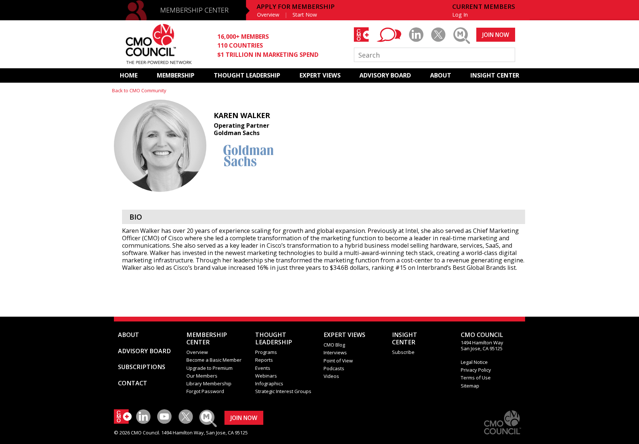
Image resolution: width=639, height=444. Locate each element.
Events (262, 368)
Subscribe (403, 352)
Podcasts (334, 368)
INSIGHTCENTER (404, 338)
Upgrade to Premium (209, 368)
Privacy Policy (476, 369)
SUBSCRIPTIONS (141, 367)
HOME (129, 75)
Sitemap (470, 385)
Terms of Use (476, 377)
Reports (264, 360)
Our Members (201, 375)
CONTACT (132, 383)
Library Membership (208, 383)
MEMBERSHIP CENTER (194, 10)
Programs (266, 352)
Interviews (335, 352)
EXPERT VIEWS (320, 75)
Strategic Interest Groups (283, 391)
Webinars (266, 375)
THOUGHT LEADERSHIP (247, 75)
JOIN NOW (495, 35)
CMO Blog (334, 344)
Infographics (269, 383)
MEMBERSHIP (176, 75)
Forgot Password (205, 391)
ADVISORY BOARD (385, 75)
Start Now (305, 14)
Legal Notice (474, 362)
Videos (331, 376)
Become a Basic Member (213, 360)
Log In (460, 14)
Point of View (338, 360)
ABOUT (440, 75)
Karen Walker (242, 115)
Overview (268, 14)
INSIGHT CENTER (494, 75)
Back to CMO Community (139, 90)
